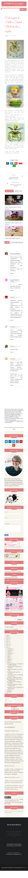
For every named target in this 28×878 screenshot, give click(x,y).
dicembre (9, 648)
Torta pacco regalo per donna (14, 677)
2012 (7, 645)
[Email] (6, 441)
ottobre (9, 651)
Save (21, 163)
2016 (7, 639)
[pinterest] (21, 441)
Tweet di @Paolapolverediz (11, 577)
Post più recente (8, 427)
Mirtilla (12, 346)
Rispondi (11, 273)
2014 (7, 642)
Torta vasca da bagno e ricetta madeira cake (14, 685)
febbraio (9, 690)
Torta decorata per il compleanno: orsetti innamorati (15, 664)
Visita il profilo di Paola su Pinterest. (13, 571)
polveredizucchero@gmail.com (14, 854)
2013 (7, 644)
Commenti (9, 702)
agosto (9, 654)
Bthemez (24, 867)
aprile (8, 660)
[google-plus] (13, 445)
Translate (15, 629)
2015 (7, 641)
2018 (7, 636)
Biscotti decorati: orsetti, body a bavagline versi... (14, 679)
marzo (9, 662)
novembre (10, 650)
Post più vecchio (20, 427)
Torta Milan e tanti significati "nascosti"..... (13, 672)
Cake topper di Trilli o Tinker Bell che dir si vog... (15, 675)
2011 (7, 647)
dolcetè (12, 297)
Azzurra (12, 326)
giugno (9, 657)
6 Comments (13, 35)
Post (7, 699)
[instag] (17, 441)
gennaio (9, 691)
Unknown (12, 358)
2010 (7, 693)
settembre (10, 653)
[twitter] (13, 441)
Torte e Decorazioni (15, 253)
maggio (9, 659)
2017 (7, 638)
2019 (7, 635)
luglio (8, 656)
